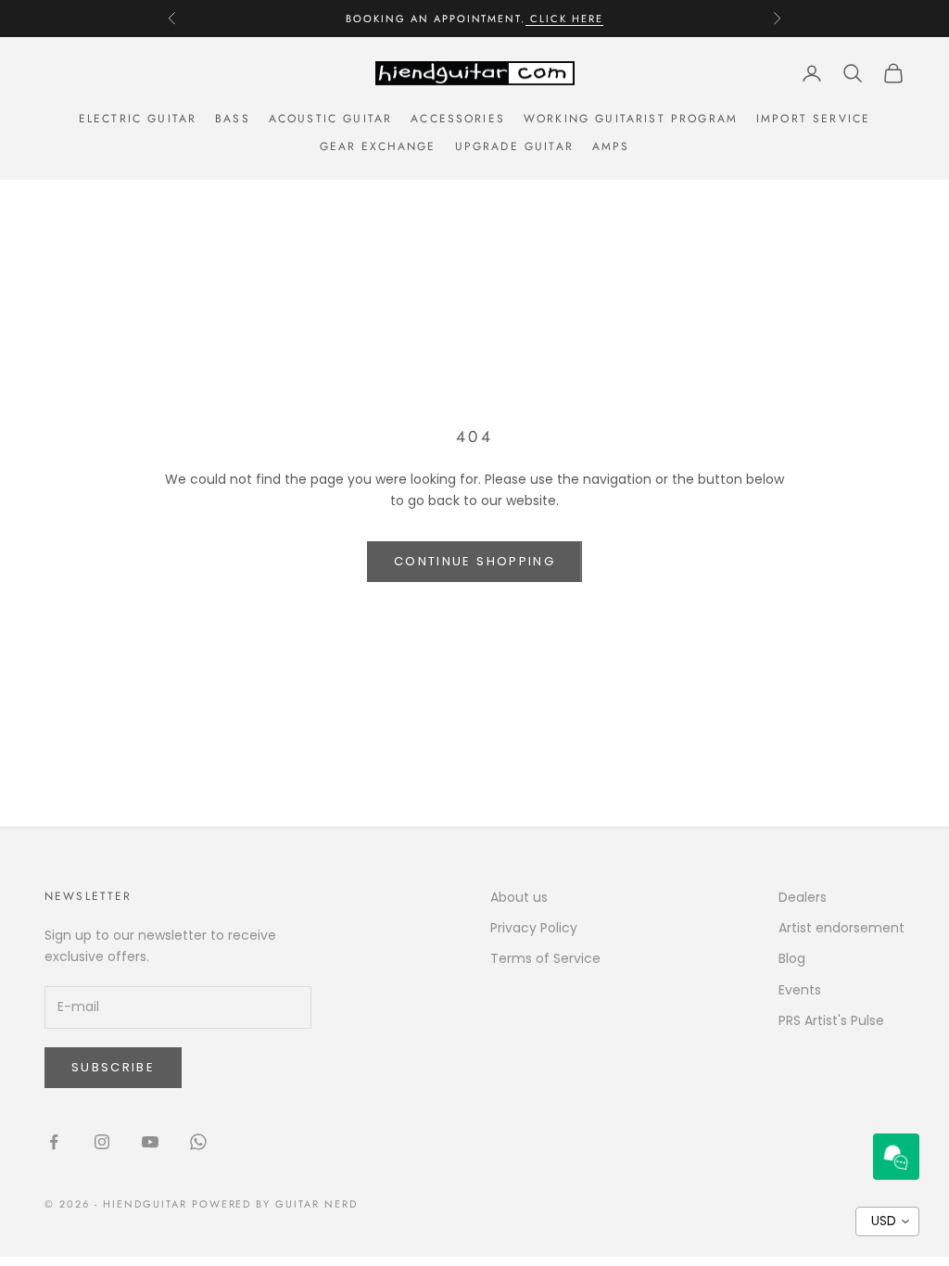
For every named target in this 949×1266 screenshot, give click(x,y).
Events (799, 990)
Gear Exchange (378, 146)
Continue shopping (474, 561)
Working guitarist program (631, 118)
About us (519, 897)
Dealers (802, 897)
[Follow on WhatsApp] (198, 1142)
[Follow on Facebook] (53, 1142)
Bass (232, 118)
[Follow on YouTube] (150, 1142)
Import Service (813, 118)
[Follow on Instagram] (102, 1142)
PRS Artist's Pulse (831, 1020)
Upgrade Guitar (514, 146)
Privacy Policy (533, 927)
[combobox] (887, 1221)
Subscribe (113, 1067)
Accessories (458, 118)
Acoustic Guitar (330, 118)
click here (564, 18)
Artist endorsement (841, 927)
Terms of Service (545, 958)
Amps (611, 146)
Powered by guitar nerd (275, 1203)
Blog (791, 958)
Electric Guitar (137, 118)
